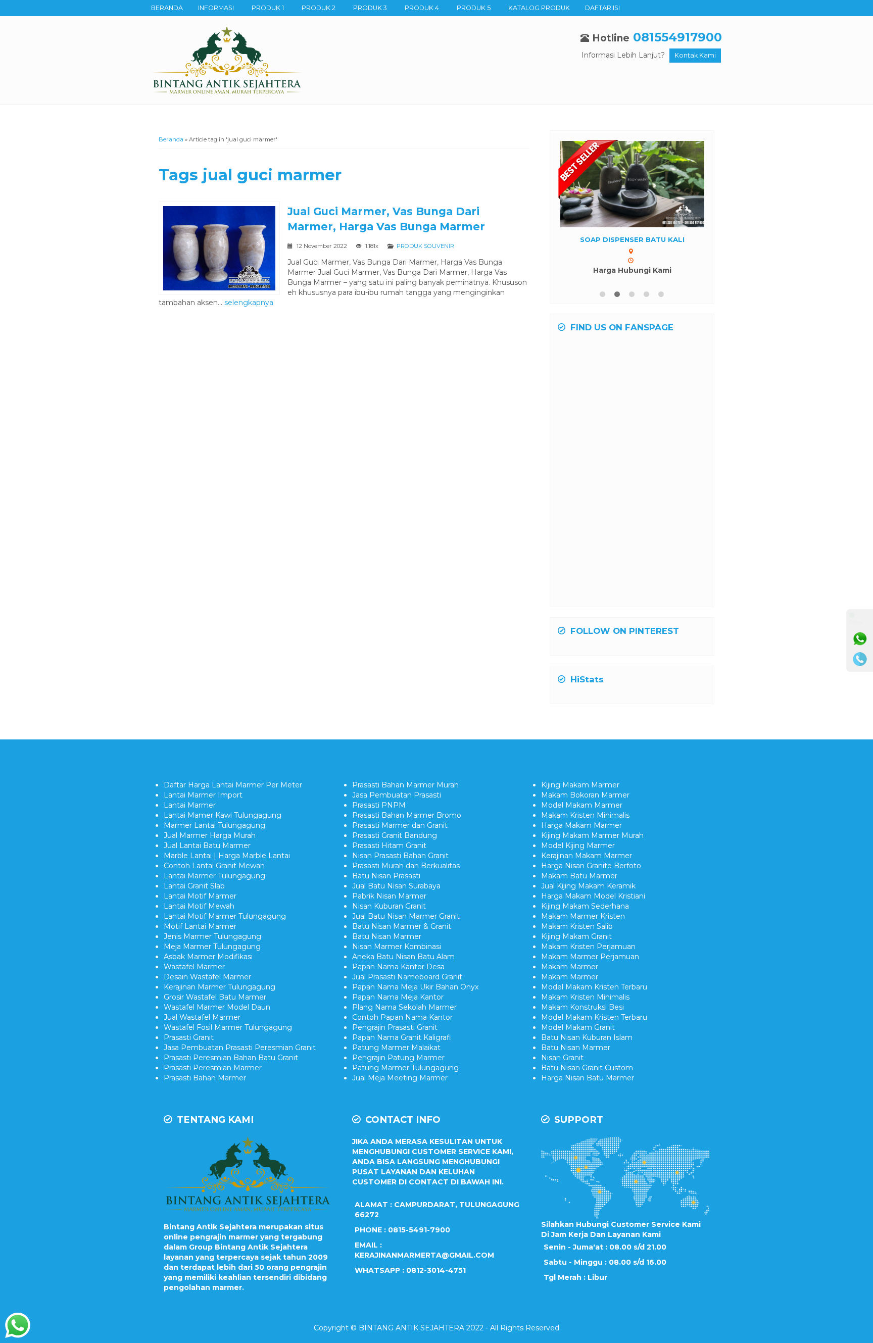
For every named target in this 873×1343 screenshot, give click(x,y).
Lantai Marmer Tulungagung (214, 875)
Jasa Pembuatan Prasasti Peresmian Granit (240, 1047)
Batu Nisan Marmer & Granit (401, 926)
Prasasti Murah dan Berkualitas (406, 865)
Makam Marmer (569, 966)
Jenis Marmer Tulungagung (212, 936)
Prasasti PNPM (379, 805)
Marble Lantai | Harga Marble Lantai (227, 855)
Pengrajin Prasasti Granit (395, 1027)
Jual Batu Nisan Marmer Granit (406, 916)
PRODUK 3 (370, 8)
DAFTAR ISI (602, 8)
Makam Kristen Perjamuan (588, 946)
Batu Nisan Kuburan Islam (587, 1037)
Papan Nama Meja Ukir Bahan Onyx (415, 986)
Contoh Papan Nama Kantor (402, 1017)
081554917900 (677, 37)
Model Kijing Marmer (578, 845)
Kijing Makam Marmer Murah (592, 835)
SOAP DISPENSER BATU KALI (632, 239)
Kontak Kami (695, 55)
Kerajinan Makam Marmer (586, 855)
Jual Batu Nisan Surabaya (396, 885)
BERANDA (167, 8)
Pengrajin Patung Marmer (398, 1057)
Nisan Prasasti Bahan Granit (400, 855)
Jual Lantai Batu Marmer (207, 845)
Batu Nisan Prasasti (386, 875)
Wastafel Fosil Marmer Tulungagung (228, 1027)
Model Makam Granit (578, 1027)
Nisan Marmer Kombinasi (396, 946)
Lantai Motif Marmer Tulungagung (225, 916)
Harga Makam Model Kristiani (593, 896)
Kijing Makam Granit (576, 936)
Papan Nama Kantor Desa (398, 966)
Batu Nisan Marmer (386, 936)
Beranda (171, 139)
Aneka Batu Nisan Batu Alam (403, 956)
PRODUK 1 (268, 8)
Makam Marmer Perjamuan (590, 956)
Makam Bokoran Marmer (585, 795)
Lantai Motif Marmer (200, 896)
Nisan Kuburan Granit (389, 906)
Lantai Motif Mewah (199, 906)
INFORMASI (216, 8)
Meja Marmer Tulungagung (212, 946)
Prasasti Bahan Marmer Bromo (406, 815)
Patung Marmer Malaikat (396, 1047)
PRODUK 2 (318, 8)
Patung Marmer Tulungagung (405, 1067)
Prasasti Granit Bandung (394, 835)
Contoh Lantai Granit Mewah (214, 865)
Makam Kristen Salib (577, 926)
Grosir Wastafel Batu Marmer (215, 997)
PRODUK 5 (474, 8)
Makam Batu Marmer (579, 875)
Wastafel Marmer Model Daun (217, 1007)
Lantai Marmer (190, 805)
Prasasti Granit (189, 1037)
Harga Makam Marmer (581, 825)
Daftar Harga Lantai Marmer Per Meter (233, 784)
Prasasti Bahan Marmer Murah (405, 784)
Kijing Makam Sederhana (585, 906)
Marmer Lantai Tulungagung (214, 825)
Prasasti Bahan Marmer (205, 1077)
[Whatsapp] (860, 638)
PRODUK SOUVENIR (425, 246)
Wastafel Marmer (194, 966)
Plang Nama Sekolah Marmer (404, 1007)
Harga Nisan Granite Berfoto (591, 865)
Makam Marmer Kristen (583, 916)
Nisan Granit (562, 1057)
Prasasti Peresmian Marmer (213, 1067)
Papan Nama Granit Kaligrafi (401, 1037)
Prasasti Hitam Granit (389, 845)
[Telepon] (860, 659)
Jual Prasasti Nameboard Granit (407, 976)
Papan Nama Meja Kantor (398, 997)
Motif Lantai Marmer (200, 926)
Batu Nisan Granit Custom (587, 1067)
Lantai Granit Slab (194, 885)
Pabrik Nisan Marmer (389, 896)
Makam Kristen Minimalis (585, 815)
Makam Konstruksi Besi (582, 1007)
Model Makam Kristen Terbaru (594, 986)
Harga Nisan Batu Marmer (587, 1077)
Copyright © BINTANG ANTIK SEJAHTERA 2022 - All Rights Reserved (436, 1327)
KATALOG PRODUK (539, 8)
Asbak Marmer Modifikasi (208, 956)
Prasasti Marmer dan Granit (400, 825)
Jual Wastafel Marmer (202, 1017)
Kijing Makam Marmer (580, 784)
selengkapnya (248, 302)
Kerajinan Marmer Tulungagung (219, 986)
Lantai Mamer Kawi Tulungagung (222, 815)
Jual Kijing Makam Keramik (588, 885)
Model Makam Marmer (581, 805)
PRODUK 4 (422, 8)
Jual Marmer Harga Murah (210, 835)
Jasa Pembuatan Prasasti (396, 795)
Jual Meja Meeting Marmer (400, 1077)
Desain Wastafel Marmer (207, 976)
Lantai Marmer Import (203, 795)
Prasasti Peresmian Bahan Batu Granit (231, 1057)
